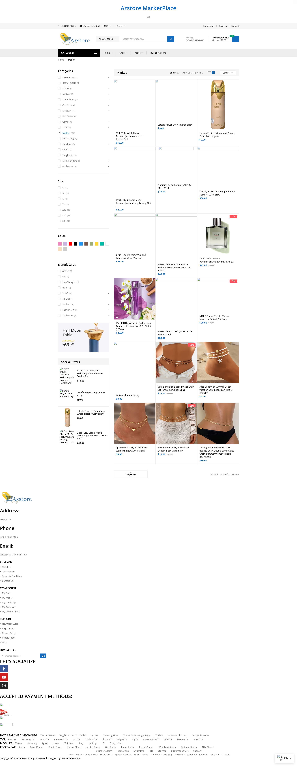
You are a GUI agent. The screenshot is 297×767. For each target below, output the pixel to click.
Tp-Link (66, 298)
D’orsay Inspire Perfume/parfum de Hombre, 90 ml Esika (217, 193)
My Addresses (9, 606)
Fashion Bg (68, 138)
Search (170, 39)
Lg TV (135, 739)
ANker (65, 270)
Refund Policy (9, 633)
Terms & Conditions (12, 576)
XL (63, 204)
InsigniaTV (122, 739)
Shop (122, 52)
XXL (64, 215)
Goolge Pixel (116, 743)
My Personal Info (10, 611)
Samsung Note (110, 735)
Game (65, 121)
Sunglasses (67, 155)
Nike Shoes (207, 747)
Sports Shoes (55, 747)
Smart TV (198, 739)
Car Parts (67, 105)
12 (194, 72)
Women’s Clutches (177, 735)
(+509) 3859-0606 (195, 40)
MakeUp (66, 110)
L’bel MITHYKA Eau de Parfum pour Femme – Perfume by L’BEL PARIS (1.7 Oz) (133, 326)
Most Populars (76, 754)
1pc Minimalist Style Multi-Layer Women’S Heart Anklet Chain (132, 449)
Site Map (162, 750)
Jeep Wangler (68, 282)
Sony (81, 743)
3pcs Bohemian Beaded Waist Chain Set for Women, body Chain (176, 388)
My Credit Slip (9, 602)
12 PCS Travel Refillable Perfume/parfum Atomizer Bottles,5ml (129, 136)
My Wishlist (7, 597)
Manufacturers (141, 754)
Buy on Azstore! (158, 52)
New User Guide (10, 623)
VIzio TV (168, 739)
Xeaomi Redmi (47, 735)
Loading (131, 474)
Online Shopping (104, 750)
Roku (64, 287)
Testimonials (8, 571)
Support (197, 750)
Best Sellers (92, 754)
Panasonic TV (61, 739)
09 (189, 72)
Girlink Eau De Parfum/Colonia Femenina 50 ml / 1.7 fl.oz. (131, 256)
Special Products (123, 754)
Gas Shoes (110, 747)
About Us (6, 566)
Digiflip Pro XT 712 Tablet (73, 735)
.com (78, 758)
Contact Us (7, 580)
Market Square (69, 160)
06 (184, 72)
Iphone (94, 735)
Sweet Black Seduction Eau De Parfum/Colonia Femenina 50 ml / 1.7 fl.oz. (175, 267)
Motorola (68, 743)
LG (102, 743)
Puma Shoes (127, 747)
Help (150, 750)
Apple (44, 743)
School (65, 88)
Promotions (123, 750)
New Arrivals (106, 754)
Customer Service (180, 750)
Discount (225, 754)
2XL (64, 209)
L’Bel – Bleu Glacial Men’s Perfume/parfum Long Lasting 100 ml (133, 203)
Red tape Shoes (189, 747)
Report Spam (8, 637)
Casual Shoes (36, 747)
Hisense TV (182, 739)
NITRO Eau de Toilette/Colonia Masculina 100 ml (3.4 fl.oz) (214, 318)
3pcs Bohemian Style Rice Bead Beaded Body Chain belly (173, 449)
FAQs (4, 642)
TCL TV (76, 739)
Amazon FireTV (151, 739)
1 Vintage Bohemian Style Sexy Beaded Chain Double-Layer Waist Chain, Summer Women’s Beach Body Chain (216, 452)
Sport (65, 149)
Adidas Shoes (93, 747)
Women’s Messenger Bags (136, 735)
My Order (6, 593)
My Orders (138, 750)
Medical (66, 93)
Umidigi (92, 743)
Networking (68, 99)
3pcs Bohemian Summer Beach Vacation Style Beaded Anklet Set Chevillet (215, 389)
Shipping (168, 754)
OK (43, 655)
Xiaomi (18, 743)
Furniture (66, 144)
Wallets (159, 735)
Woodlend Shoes (167, 747)
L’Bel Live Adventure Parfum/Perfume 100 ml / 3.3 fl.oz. (216, 260)
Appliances (67, 166)
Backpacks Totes (200, 735)
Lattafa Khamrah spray (127, 395)
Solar (64, 127)
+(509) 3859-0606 (9, 537)
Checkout (214, 754)
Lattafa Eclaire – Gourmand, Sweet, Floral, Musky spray (217, 135)
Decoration (68, 77)
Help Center (8, 628)
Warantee (192, 754)
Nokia (56, 743)
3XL (64, 220)
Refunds (203, 754)
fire (64, 276)
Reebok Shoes (146, 747)
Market (65, 132)
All (201, 72)
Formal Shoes (74, 747)
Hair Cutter (67, 116)
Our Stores (156, 754)
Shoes (22, 747)
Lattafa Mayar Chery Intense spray (175, 124)
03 (178, 72)
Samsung (32, 743)
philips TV (107, 739)
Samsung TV (28, 739)
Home (107, 52)
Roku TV (12, 739)
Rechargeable (69, 82)
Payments (180, 754)
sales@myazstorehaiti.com (13, 554)
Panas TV (44, 739)
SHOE (65, 293)
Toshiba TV (91, 739)
